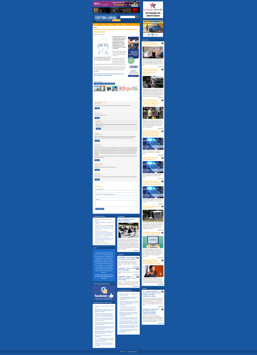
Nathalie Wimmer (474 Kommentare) (127, 307)
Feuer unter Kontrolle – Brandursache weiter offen (104, 307)
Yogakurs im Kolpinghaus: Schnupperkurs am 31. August (104, 223)
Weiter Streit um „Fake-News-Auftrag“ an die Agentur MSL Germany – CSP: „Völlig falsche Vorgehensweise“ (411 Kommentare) (128, 314)
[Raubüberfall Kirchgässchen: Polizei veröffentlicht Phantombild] (102, 46)
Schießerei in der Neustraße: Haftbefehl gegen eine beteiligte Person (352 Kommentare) (129, 331)
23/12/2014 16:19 (98, 103)
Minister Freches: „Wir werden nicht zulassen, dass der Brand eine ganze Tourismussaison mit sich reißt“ (104, 323)
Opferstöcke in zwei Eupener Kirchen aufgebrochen (103, 336)
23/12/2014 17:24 (98, 134)
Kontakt (124, 24)
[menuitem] (96, 24)
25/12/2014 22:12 (98, 165)
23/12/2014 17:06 (98, 113)
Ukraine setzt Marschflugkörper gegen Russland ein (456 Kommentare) (128, 309)
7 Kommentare (102, 34)
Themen (103, 24)
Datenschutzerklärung (132, 351)
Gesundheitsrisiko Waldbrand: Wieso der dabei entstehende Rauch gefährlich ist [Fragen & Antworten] (104, 310)
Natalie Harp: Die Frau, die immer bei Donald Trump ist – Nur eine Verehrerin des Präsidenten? (104, 344)
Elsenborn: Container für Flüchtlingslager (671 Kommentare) (128, 294)
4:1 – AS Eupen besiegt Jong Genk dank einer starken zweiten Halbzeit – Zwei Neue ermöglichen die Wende (104, 340)
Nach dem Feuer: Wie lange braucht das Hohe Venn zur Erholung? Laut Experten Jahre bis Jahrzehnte (104, 319)
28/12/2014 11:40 (98, 175)
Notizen (95, 27)
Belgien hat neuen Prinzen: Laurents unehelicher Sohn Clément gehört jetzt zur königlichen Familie (104, 228)
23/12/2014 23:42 (98, 145)
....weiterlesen (136, 250)
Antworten (97, 108)
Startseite (96, 24)
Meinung (110, 24)
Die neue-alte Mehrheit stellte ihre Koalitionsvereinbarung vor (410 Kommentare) (128, 318)
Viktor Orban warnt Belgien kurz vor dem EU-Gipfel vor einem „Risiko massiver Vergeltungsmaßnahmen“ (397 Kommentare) (128, 322)
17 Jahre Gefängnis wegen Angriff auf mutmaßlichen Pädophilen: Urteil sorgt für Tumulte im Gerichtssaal (104, 239)
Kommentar (97, 199)
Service (117, 24)
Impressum (122, 351)
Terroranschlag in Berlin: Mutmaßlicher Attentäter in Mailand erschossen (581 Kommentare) (128, 298)
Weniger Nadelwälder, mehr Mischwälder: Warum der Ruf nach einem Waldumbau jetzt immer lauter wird (104, 332)
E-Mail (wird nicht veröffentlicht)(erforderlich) (105, 194)
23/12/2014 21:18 (99, 122)
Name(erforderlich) (99, 189)
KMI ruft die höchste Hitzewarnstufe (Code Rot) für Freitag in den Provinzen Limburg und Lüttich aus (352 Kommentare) (129, 326)
